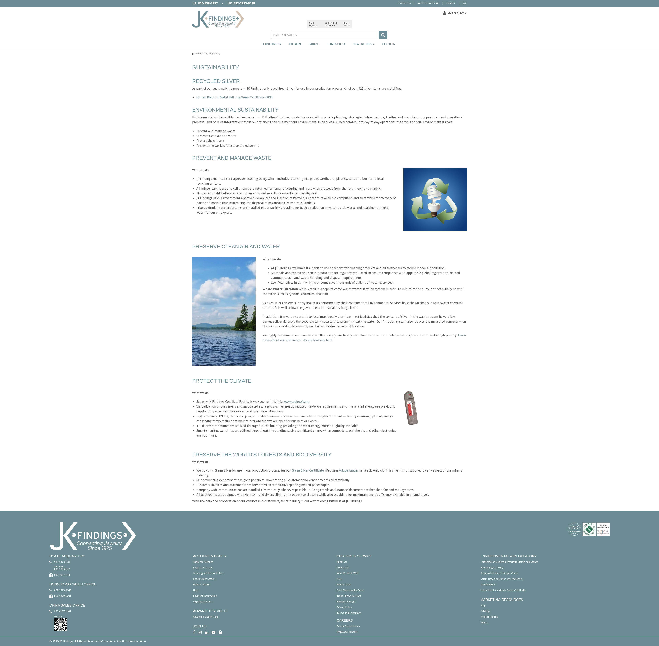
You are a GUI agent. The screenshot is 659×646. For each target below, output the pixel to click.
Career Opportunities (348, 626)
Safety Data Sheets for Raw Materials (501, 578)
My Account (456, 13)
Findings (272, 44)
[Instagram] (200, 632)
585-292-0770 (62, 562)
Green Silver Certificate (308, 470)
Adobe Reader (349, 470)
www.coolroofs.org (296, 401)
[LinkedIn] (206, 632)
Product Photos (489, 616)
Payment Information (205, 595)
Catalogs (364, 44)
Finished (336, 44)
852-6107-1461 (62, 611)
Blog (482, 605)
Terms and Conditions (349, 612)
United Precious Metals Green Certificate (502, 590)
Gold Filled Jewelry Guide (350, 590)
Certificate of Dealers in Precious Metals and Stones (509, 561)
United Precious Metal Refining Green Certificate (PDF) (234, 97)
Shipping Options (202, 601)
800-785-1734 (62, 575)
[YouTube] (213, 632)
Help (195, 590)
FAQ (339, 578)
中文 (465, 3)
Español (450, 3)
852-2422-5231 (62, 596)
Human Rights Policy (491, 567)
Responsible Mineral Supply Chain (498, 573)
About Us (342, 561)
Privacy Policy (344, 607)
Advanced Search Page (205, 616)
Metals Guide (344, 584)
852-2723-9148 (62, 590)
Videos (484, 622)
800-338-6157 (62, 569)
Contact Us (404, 3)
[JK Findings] (218, 19)
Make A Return (201, 584)
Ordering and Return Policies (209, 573)
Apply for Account (428, 3)
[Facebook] (194, 632)
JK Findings (197, 53)
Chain (295, 44)
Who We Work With (347, 573)
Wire (314, 44)
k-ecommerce (137, 641)
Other (388, 44)
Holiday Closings (346, 601)
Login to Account (202, 567)
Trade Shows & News (349, 595)
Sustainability (487, 584)
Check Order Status (204, 578)
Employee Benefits (347, 631)
